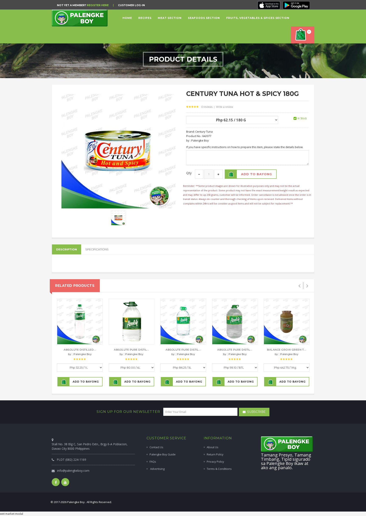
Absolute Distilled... (80, 349)
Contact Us (156, 447)
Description (66, 249)
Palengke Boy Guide (163, 454)
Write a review (224, 107)
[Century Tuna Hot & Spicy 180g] (118, 218)
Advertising (157, 469)
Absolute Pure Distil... (131, 349)
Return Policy (215, 454)
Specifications (97, 249)
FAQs (153, 461)
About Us (212, 447)
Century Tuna (204, 131)
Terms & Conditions (219, 469)
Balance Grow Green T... (286, 349)
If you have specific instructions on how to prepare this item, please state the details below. (244, 147)
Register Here (98, 5)
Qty (189, 173)
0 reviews (206, 107)
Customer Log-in (131, 5)
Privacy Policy (215, 461)
